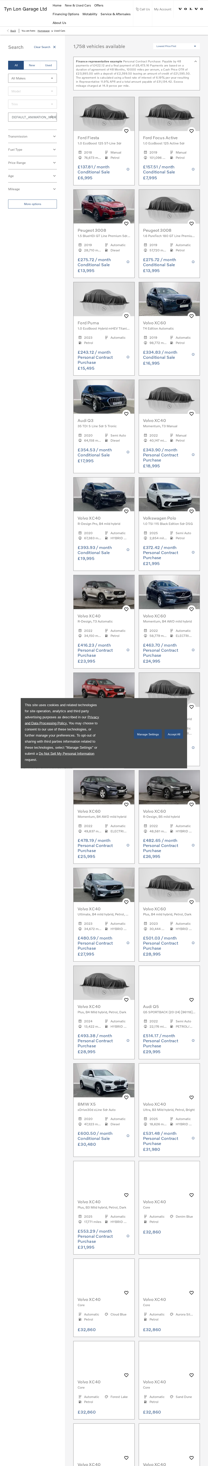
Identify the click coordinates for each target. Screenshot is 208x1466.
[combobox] (32, 78)
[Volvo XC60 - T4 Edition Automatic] (169, 299)
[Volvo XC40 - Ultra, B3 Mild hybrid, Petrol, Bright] (169, 1080)
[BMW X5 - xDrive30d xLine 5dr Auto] (104, 1080)
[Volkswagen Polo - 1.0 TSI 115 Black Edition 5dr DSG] (169, 494)
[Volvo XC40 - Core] (169, 1178)
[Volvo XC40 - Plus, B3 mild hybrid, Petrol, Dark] (104, 690)
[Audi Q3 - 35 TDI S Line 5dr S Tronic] (104, 397)
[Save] (126, 131)
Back (13, 30)
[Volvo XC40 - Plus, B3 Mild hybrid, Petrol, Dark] (104, 1178)
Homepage (44, 30)
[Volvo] (191, 9)
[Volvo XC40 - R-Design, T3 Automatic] (104, 592)
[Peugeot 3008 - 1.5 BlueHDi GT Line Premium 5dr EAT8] (104, 207)
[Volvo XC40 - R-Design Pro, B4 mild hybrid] (104, 494)
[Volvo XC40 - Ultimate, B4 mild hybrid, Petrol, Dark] (104, 885)
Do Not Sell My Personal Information (66, 753)
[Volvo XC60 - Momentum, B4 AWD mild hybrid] (169, 592)
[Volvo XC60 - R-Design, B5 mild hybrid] (169, 787)
